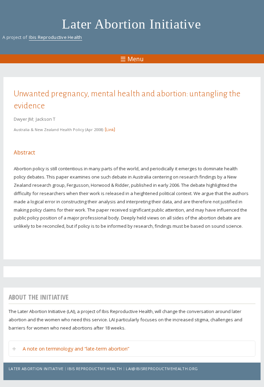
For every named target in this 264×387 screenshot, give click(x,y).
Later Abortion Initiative (131, 24)
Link (110, 129)
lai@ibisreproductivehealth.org (162, 368)
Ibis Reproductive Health (55, 37)
